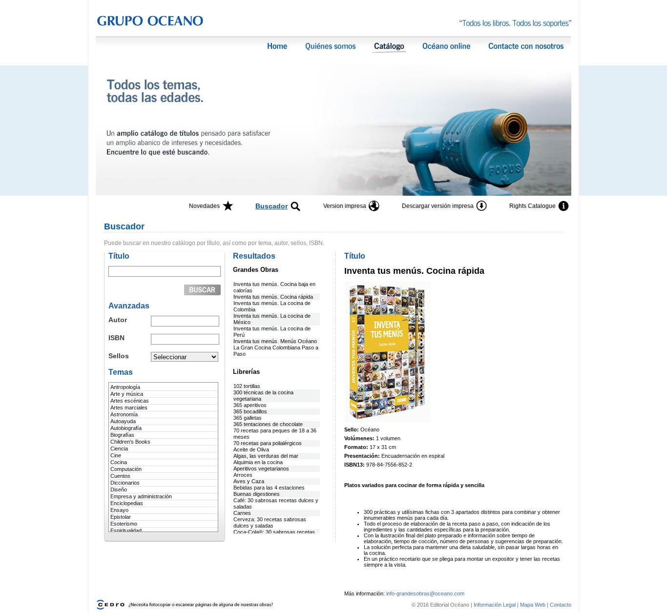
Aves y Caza (248, 481)
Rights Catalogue (532, 206)
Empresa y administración (141, 496)
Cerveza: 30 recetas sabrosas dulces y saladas (269, 522)
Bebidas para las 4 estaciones (269, 487)
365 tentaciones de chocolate (268, 424)
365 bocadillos (250, 411)
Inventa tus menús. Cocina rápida (273, 297)
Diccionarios (125, 483)
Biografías (122, 435)
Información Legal (495, 605)
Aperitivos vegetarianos (261, 468)
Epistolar (120, 517)
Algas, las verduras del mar (265, 456)
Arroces (242, 475)
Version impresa (344, 206)
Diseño (118, 489)
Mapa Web (532, 605)
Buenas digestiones (256, 494)
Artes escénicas (129, 401)
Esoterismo (123, 524)
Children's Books (130, 442)
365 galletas (247, 418)
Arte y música (126, 394)
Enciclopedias (126, 503)
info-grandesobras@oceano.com (425, 593)
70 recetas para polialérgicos (267, 443)
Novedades (204, 206)
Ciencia (119, 448)
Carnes (242, 513)
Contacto (560, 605)
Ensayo (119, 510)
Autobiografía (126, 428)
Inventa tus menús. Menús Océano (275, 341)
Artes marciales (128, 407)
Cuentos (120, 476)
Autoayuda (123, 421)
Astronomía (124, 414)
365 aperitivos (250, 405)
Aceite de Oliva (251, 449)
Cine (115, 455)
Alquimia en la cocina (258, 462)
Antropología (125, 387)
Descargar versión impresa (438, 206)
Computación (126, 469)
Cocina (118, 462)
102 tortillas (246, 386)
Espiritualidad (126, 530)
